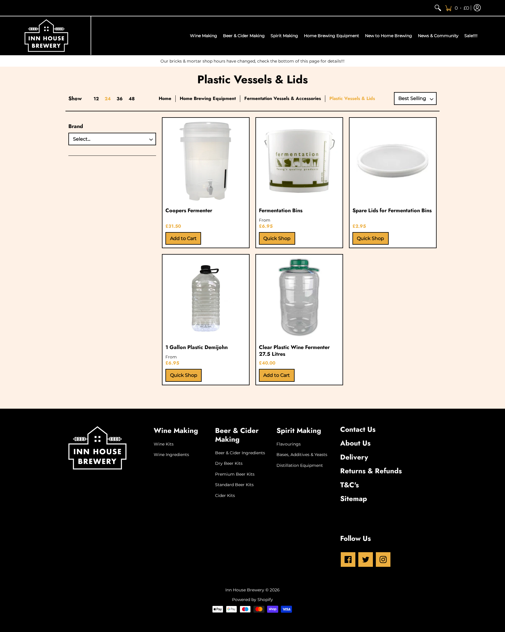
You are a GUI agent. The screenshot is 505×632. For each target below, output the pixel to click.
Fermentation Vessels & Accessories (282, 98)
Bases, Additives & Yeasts (301, 454)
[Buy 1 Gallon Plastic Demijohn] (205, 298)
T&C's (349, 485)
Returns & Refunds (371, 471)
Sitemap (353, 498)
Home (165, 98)
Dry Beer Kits (229, 463)
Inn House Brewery (244, 590)
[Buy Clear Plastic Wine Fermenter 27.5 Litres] (299, 298)
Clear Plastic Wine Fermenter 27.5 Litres (294, 350)
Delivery (354, 457)
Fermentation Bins (280, 210)
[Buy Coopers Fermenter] (205, 161)
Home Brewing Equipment (208, 98)
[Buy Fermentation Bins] (299, 161)
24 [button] (108, 98)
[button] (457, 7)
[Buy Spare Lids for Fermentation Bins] (392, 161)
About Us (355, 443)
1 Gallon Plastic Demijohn (196, 347)
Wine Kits (164, 444)
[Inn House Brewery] (46, 35)
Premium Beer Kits (235, 474)
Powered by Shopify (252, 599)
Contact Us (358, 429)
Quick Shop (276, 238)
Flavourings (288, 444)
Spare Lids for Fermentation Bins (392, 210)
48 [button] (132, 98)
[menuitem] (438, 7)
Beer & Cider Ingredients (240, 452)
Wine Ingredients (171, 454)
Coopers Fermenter (188, 210)
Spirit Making (298, 430)
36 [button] (120, 98)
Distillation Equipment (299, 465)
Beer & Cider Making (237, 434)
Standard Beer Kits (234, 484)
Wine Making (176, 430)
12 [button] (96, 98)
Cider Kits (225, 495)
